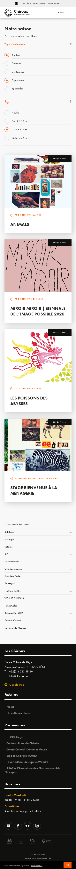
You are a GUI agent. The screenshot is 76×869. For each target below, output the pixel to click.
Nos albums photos (18, 713)
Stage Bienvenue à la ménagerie (33, 490)
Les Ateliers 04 (11, 561)
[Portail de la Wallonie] (9, 841)
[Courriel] (8, 826)
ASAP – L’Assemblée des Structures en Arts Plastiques (32, 770)
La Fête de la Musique (15, 627)
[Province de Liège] (44, 841)
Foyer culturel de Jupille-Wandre (27, 762)
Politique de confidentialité (38, 859)
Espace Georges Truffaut (21, 756)
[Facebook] (18, 826)
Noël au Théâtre (12, 591)
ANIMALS (19, 224)
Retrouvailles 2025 (13, 613)
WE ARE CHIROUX (14, 598)
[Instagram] (37, 826)
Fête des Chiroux (12, 620)
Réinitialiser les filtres (23, 36)
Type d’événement (15, 44)
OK (67, 865)
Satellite (8, 546)
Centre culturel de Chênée (22, 743)
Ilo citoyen (9, 583)
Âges (7, 102)
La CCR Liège (14, 737)
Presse (10, 707)
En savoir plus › (36, 866)
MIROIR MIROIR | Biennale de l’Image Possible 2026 (37, 311)
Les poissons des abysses (29, 400)
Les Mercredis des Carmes (17, 524)
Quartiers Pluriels (12, 576)
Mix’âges (9, 539)
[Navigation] (70, 12)
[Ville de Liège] (21, 841)
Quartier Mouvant (13, 568)
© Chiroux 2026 (38, 854)
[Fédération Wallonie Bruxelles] (32, 841)
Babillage (9, 532)
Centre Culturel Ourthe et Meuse (26, 749)
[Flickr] (27, 826)
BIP (6, 554)
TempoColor (10, 605)
